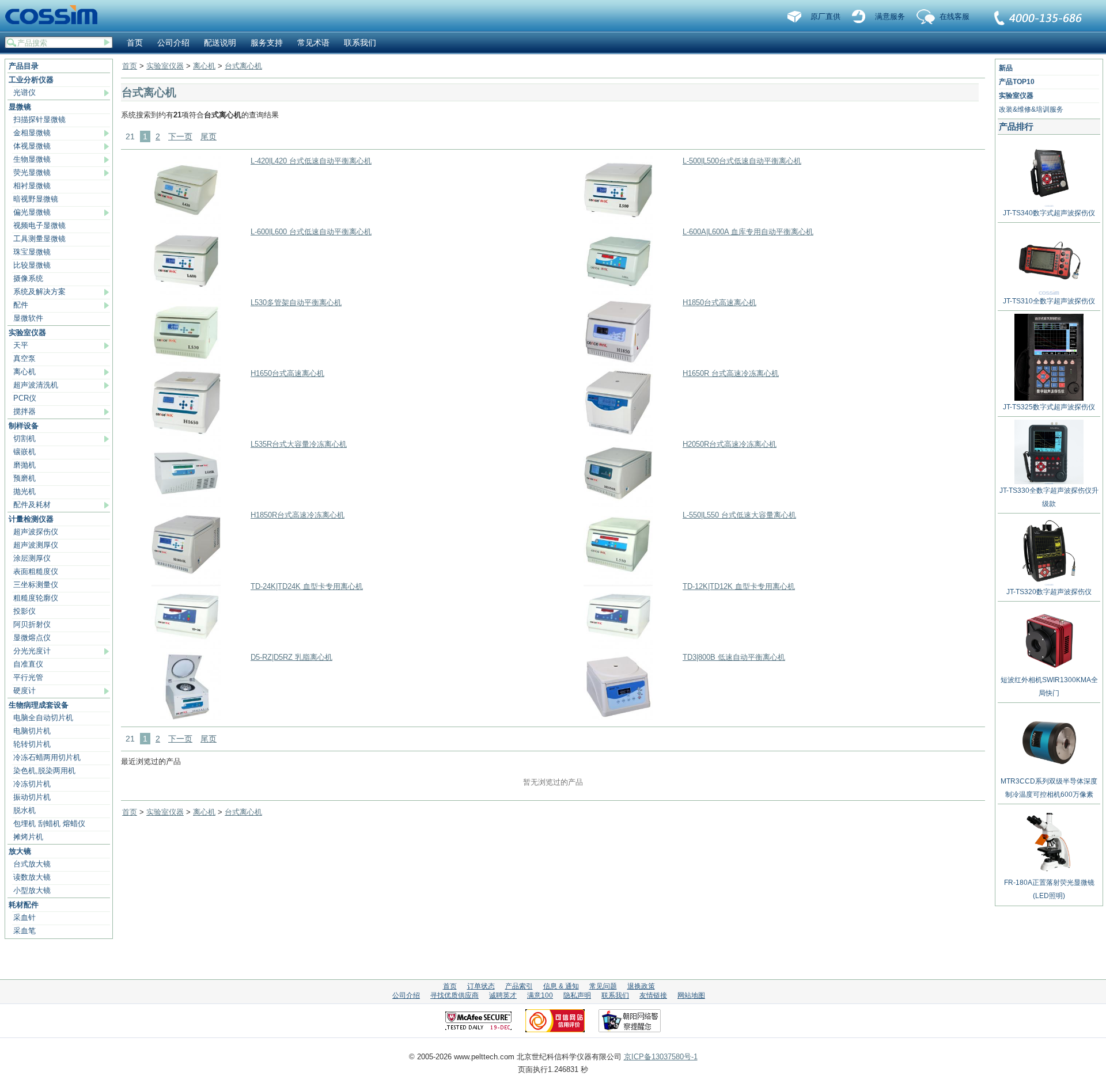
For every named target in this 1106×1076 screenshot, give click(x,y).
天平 (20, 345)
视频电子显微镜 (39, 225)
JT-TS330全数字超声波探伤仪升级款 (1049, 497)
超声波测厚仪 (35, 545)
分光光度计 (32, 651)
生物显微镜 (32, 159)
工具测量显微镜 (39, 238)
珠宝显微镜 (32, 252)
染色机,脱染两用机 (44, 770)
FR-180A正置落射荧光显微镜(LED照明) (1049, 889)
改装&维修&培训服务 (1031, 109)
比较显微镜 (32, 265)
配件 (20, 305)
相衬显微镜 (32, 185)
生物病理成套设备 (39, 705)
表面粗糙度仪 (35, 571)
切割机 (24, 438)
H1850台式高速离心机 (719, 302)
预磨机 (24, 478)
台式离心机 (243, 66)
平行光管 (28, 677)
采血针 (24, 917)
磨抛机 (24, 465)
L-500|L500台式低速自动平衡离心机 (742, 161)
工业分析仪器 (31, 79)
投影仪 (24, 611)
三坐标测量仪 (35, 584)
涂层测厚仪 (32, 558)
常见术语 (313, 42)
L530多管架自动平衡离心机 (296, 302)
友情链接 (653, 995)
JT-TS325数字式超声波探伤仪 (1049, 407)
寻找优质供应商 (454, 995)
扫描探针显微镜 (39, 119)
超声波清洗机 (35, 385)
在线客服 (954, 16)
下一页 (180, 136)
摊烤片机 (28, 836)
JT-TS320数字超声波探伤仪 (1049, 592)
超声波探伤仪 (35, 531)
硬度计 (24, 690)
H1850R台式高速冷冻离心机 (297, 515)
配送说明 (220, 42)
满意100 (540, 995)
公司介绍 (173, 42)
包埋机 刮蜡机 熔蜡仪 (49, 823)
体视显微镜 (32, 146)
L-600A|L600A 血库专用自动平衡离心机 (748, 231)
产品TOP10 (1017, 82)
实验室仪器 (27, 332)
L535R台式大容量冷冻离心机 (299, 444)
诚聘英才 (503, 995)
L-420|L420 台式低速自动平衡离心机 (311, 161)
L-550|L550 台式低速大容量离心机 (739, 515)
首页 (135, 42)
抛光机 (24, 491)
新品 (1006, 68)
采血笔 (24, 930)
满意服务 (890, 16)
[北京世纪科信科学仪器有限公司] (55, 15)
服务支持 (267, 42)
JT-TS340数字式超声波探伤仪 (1049, 213)
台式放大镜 (32, 864)
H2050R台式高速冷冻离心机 (730, 444)
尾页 (208, 136)
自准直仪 (28, 664)
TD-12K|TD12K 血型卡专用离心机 (739, 586)
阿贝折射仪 (32, 624)
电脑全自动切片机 (43, 717)
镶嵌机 (24, 451)
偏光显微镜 (32, 212)
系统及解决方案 (39, 291)
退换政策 (641, 986)
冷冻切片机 (32, 784)
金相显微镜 (32, 132)
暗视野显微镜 (35, 199)
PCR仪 (24, 398)
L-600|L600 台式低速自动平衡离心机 (311, 231)
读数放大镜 (32, 877)
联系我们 (1038, 19)
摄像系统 (28, 278)
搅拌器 (24, 411)
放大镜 (20, 851)
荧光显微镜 (32, 172)
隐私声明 (577, 995)
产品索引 (519, 986)
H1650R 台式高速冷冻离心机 (731, 373)
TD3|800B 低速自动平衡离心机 (734, 657)
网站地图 (691, 995)
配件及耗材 (32, 504)
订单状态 (481, 986)
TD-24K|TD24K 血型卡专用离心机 (307, 586)
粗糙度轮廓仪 (35, 598)
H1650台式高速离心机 (287, 373)
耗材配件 (24, 904)
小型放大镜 (32, 890)
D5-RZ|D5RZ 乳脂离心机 (291, 657)
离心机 (24, 371)
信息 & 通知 (561, 986)
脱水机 (24, 810)
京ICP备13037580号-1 (661, 1056)
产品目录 (24, 66)
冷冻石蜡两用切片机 (47, 757)
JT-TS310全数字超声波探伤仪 (1049, 301)
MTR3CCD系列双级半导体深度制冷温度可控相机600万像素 (1049, 788)
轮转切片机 (32, 744)
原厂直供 (825, 16)
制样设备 (24, 425)
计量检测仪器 (31, 519)
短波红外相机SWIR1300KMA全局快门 (1049, 686)
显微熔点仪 (32, 637)
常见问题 (603, 986)
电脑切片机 (32, 731)
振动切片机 (32, 797)
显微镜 (20, 106)
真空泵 (24, 358)
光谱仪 (24, 92)
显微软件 (28, 318)
